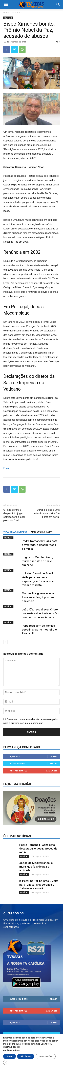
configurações (11, 1049)
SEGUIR (53, 763)
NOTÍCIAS (17, 12)
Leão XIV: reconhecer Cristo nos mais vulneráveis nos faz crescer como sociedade (40, 613)
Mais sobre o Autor (42, 532)
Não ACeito (25, 1056)
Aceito (9, 1056)
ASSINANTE (51, 770)
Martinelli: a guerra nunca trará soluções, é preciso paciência (38, 597)
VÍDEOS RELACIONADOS (15, 532)
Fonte (6, 468)
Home (6, 12)
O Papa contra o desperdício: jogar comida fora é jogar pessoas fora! (14, 515)
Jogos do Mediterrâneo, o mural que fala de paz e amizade (38, 561)
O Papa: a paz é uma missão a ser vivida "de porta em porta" (47, 513)
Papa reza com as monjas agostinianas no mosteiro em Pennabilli (40, 629)
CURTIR (53, 756)
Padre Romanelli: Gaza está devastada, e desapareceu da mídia (39, 544)
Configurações (45, 1056)
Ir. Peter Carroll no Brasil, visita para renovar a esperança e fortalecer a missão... (38, 884)
